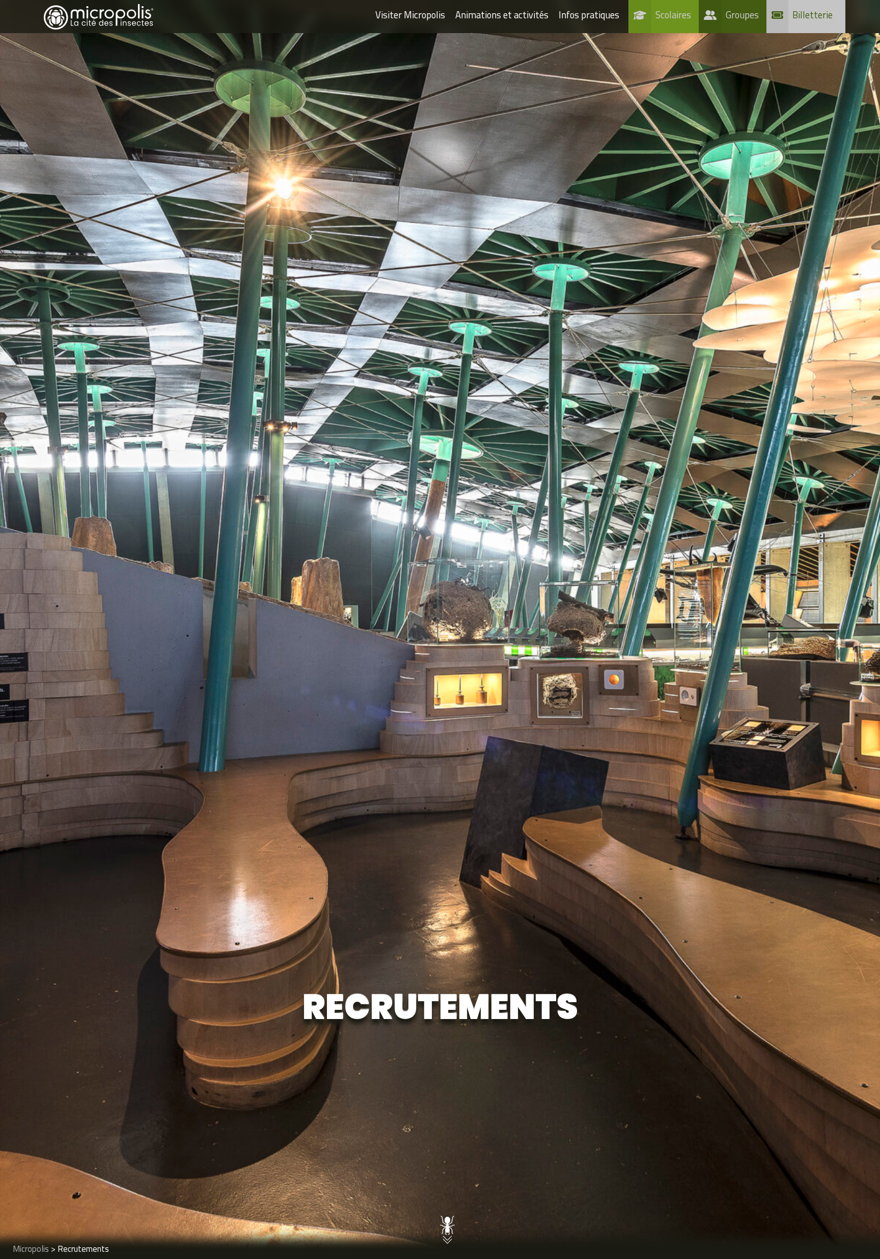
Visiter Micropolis (410, 15)
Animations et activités (501, 15)
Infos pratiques (589, 15)
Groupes (742, 15)
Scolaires (673, 15)
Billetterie (812, 15)
